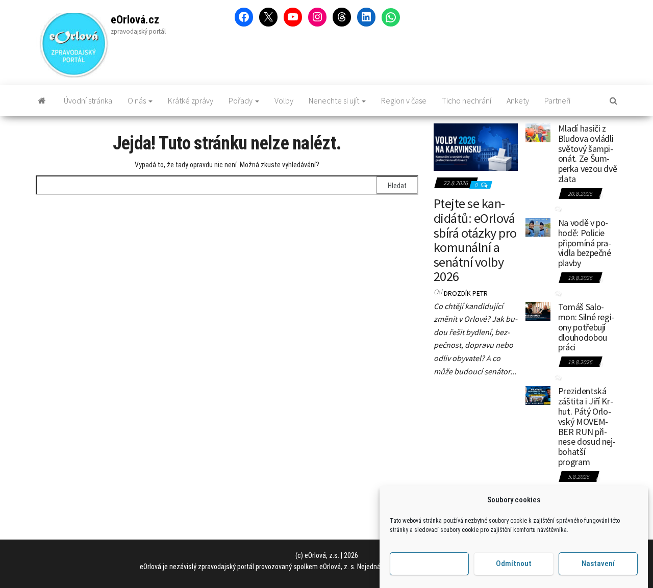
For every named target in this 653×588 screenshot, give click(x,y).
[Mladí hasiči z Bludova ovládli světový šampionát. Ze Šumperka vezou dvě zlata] (537, 131)
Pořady (241, 100)
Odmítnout (514, 564)
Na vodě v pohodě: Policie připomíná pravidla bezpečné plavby (584, 243)
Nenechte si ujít (335, 100)
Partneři (557, 100)
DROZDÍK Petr (466, 293)
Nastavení (598, 564)
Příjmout (429, 564)
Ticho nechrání (466, 100)
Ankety (518, 100)
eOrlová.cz (135, 19)
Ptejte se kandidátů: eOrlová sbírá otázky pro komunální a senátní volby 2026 (475, 240)
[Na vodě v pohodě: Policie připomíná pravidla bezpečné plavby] (537, 226)
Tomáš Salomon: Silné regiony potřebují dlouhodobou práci (586, 327)
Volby (283, 100)
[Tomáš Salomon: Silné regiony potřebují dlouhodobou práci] (537, 310)
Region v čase (403, 100)
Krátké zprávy (190, 100)
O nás (137, 100)
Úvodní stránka (88, 100)
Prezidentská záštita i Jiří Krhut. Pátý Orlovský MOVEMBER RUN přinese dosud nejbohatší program (587, 426)
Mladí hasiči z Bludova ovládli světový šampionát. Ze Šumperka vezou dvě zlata (587, 153)
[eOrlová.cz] (42, 100)
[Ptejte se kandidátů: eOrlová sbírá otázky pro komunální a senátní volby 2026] (476, 146)
